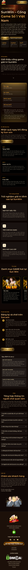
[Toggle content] (13, 78)
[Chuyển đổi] (25, 413)
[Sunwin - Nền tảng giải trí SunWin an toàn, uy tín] (8, 2)
